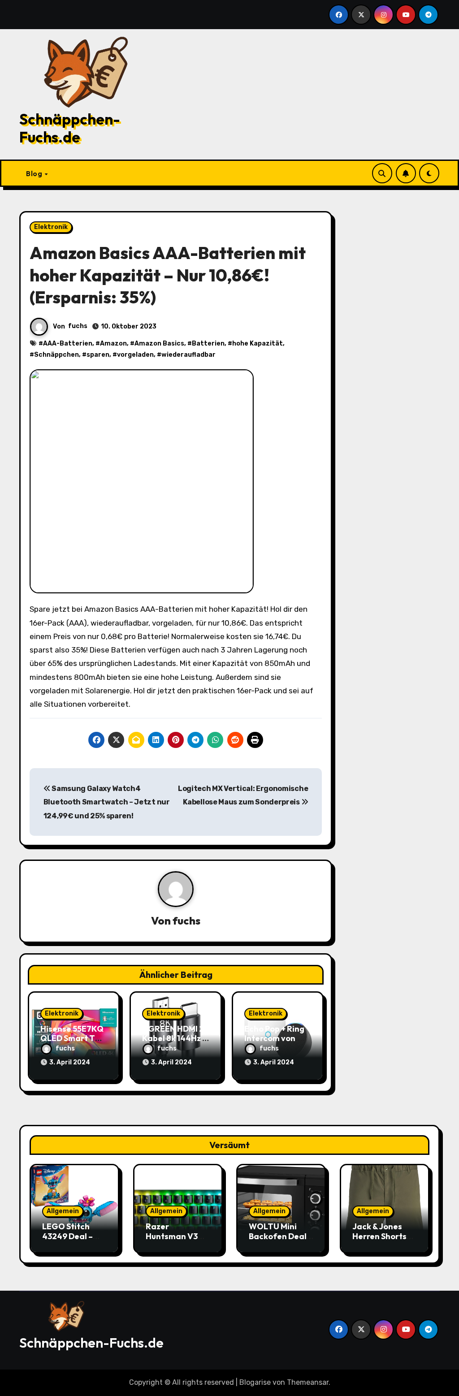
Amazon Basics (159, 343)
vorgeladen (135, 355)
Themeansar (308, 1382)
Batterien (208, 343)
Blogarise (255, 1382)
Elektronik (51, 227)
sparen (98, 355)
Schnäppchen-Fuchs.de (69, 128)
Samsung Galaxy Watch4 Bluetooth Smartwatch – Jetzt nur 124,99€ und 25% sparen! (106, 802)
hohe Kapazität (257, 343)
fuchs (77, 326)
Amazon (113, 343)
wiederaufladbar (188, 355)
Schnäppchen (56, 355)
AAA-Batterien (67, 343)
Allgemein (63, 1211)
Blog (35, 173)
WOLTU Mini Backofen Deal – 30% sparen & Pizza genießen (280, 1241)
